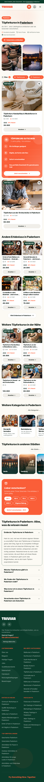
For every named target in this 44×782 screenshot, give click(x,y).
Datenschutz (6, 670)
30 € (8, 498)
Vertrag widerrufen (9, 641)
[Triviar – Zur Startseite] (7, 7)
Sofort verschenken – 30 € (16, 510)
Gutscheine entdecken (14, 40)
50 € (16, 498)
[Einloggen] (34, 7)
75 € (24, 498)
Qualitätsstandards (8, 667)
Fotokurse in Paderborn (32, 701)
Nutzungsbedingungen (10, 677)
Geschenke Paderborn (9, 737)
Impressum (5, 674)
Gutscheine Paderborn (9, 741)
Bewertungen (6, 681)
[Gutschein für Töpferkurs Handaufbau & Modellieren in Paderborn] (39, 83)
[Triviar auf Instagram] (4, 624)
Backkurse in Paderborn (32, 685)
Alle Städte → (35, 449)
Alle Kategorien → (34, 410)
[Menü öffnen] (40, 7)
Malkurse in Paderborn (32, 652)
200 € (8, 503)
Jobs (3, 663)
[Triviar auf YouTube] (9, 624)
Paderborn (36, 77)
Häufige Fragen (7, 659)
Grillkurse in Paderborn (10, 714)
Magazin (5, 656)
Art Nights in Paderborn (10, 727)
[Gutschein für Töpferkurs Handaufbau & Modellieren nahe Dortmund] (18, 331)
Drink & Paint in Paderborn (11, 724)
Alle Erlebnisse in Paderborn (20, 315)
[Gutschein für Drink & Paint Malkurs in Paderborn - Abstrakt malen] (18, 243)
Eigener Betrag (20, 503)
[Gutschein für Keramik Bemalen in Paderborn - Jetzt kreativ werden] (39, 243)
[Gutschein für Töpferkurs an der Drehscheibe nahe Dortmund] (39, 331)
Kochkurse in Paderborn (32, 656)
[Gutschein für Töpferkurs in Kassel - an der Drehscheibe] (18, 367)
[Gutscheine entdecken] (29, 7)
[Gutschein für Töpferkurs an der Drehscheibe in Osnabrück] (39, 367)
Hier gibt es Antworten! (10, 637)
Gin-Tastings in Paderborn (33, 705)
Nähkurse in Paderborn (32, 682)
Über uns (5, 652)
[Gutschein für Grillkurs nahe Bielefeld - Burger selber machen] (39, 279)
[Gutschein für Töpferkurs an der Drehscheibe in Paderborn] (39, 182)
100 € (32, 498)
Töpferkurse (20, 77)
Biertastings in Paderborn (32, 709)
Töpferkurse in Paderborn (33, 672)
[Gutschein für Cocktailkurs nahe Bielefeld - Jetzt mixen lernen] (18, 279)
